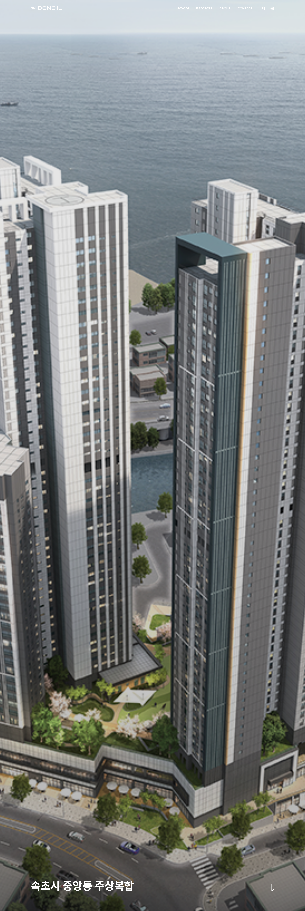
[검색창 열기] (264, 8)
